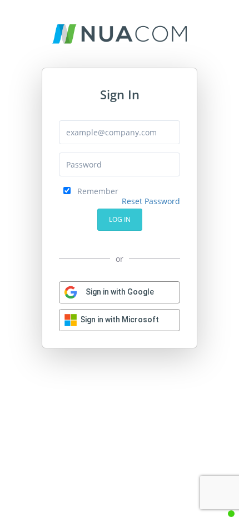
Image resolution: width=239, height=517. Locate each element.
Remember (94, 191)
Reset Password (151, 201)
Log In (120, 219)
